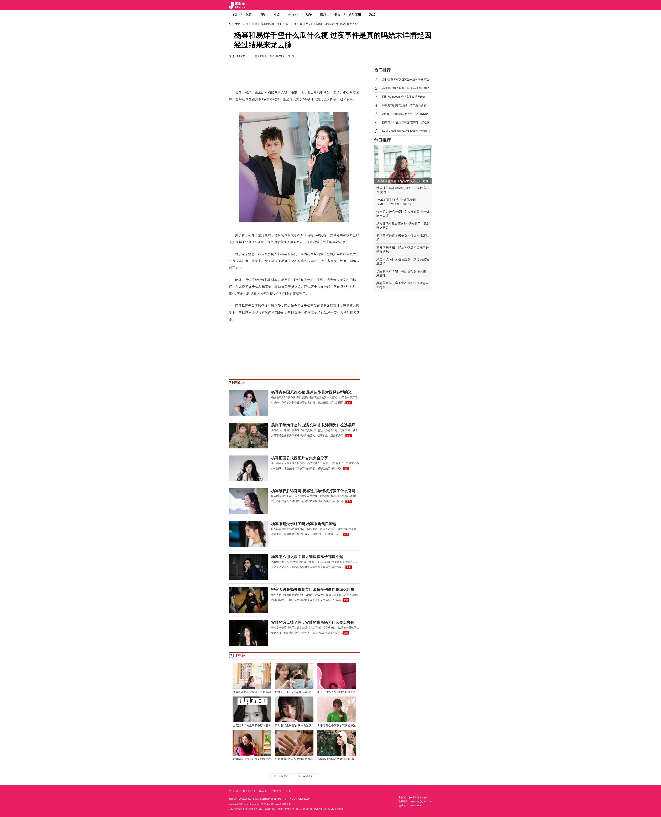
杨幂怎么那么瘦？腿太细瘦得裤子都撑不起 (307, 556)
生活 (277, 14)
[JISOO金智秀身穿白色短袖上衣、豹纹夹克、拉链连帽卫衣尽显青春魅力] (336, 676)
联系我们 (247, 791)
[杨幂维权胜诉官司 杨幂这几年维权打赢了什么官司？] (248, 501)
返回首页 (283, 776)
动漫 (309, 14)
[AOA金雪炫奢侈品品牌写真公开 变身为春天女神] (403, 164)
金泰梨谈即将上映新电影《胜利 (252, 725)
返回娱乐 (308, 776)
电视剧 (293, 14)
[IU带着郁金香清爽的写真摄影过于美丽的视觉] (336, 709)
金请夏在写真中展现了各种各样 (252, 691)
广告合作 (276, 791)
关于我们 (233, 791)
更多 (348, 402)
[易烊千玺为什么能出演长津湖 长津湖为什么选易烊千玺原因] (248, 435)
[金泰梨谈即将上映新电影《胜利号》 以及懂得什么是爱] (252, 709)
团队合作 (262, 791)
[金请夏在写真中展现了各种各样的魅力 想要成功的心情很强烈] (252, 676)
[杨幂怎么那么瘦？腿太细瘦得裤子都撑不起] (248, 567)
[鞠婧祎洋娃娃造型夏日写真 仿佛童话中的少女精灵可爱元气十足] (336, 743)
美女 (337, 14)
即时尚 (241, 56)
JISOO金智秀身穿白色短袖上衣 (336, 691)
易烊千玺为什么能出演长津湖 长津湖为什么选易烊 (313, 425)
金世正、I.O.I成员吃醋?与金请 (293, 691)
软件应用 (355, 14)
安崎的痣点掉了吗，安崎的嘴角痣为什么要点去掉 (312, 622)
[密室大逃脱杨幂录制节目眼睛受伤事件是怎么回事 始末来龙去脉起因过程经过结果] (248, 600)
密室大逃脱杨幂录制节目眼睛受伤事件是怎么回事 (312, 589)
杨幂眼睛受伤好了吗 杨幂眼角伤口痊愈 (304, 524)
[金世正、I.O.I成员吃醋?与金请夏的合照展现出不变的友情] (294, 676)
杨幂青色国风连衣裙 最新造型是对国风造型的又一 (313, 392)
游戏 (372, 14)
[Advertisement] (294, 77)
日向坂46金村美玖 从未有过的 (293, 725)
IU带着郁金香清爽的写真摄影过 (336, 725)
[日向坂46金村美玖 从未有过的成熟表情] (294, 709)
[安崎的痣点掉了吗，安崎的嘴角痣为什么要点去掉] (248, 633)
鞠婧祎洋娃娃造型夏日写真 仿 (335, 759)
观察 (248, 14)
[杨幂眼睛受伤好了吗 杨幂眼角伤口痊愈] (248, 534)
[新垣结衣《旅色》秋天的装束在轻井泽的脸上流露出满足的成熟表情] (252, 743)
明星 (263, 14)
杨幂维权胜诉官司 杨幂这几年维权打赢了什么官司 (313, 491)
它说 (288, 791)
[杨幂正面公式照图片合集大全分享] (248, 468)
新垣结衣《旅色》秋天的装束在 (252, 759)
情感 (323, 14)
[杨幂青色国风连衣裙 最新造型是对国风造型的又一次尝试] (248, 403)
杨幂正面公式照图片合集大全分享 (299, 458)
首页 (234, 14)
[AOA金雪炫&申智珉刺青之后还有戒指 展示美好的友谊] (294, 743)
